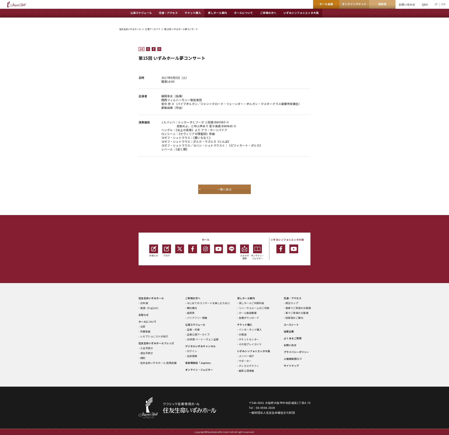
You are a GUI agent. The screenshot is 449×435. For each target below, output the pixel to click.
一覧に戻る (224, 189)
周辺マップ (292, 303)
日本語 (144, 303)
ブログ (166, 255)
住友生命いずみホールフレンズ (156, 343)
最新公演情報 (246, 370)
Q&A (425, 4)
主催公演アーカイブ (198, 334)
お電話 (242, 334)
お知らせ (153, 255)
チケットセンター (249, 339)
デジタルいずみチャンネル (200, 346)
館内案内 (192, 308)
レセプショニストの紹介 (154, 336)
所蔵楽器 (145, 331)
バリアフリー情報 (197, 318)
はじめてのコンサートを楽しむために (208, 303)
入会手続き (146, 348)
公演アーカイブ (152, 29)
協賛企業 (289, 331)
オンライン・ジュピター (257, 257)
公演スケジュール (195, 324)
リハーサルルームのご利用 (254, 308)
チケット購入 (244, 324)
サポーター (245, 361)
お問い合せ (290, 345)
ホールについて (147, 321)
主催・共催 (193, 329)
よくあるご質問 (292, 338)
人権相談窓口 (291, 359)
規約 (142, 358)
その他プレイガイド (250, 344)
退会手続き (146, 353)
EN (443, 4)
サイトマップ (291, 365)
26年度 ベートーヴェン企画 (203, 339)
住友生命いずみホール (130, 29)
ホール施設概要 (248, 313)
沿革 (142, 326)
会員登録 (192, 356)
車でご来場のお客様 (297, 313)
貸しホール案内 (246, 298)
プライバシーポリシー (296, 352)
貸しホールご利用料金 (251, 303)
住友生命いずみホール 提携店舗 (158, 363)
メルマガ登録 (244, 257)
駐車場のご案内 (294, 318)
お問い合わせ (407, 4)
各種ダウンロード (249, 318)
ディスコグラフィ (249, 366)
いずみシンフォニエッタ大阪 (253, 351)
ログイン (192, 351)
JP (436, 4)
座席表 (191, 313)
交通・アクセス (292, 298)
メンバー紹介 (246, 356)
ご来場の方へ (192, 298)
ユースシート (291, 324)
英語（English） (150, 308)
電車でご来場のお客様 (298, 308)
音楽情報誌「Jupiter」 (199, 363)
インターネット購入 (250, 329)
